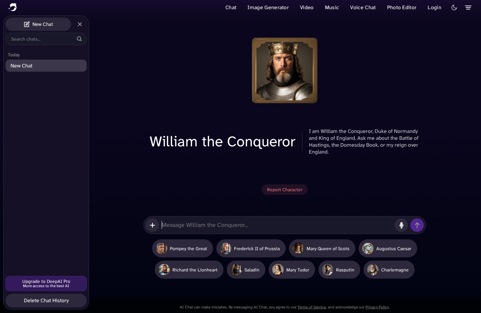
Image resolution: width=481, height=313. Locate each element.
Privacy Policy (377, 307)
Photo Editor (402, 7)
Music (332, 7)
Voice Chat (363, 7)
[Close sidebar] (80, 24)
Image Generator (268, 7)
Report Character (284, 190)
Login (434, 7)
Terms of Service (311, 307)
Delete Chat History (46, 300)
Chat (230, 7)
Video (307, 7)
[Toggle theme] (454, 7)
